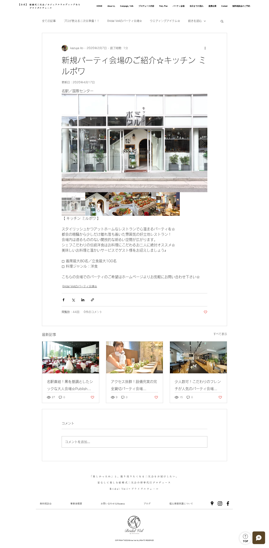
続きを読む (195, 20)
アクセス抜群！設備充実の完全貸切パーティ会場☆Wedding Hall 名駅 (134, 386)
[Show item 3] (121, 204)
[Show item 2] (97, 204)
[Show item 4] (144, 204)
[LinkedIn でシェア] (83, 300)
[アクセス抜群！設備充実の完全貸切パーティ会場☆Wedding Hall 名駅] (134, 357)
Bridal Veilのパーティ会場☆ (124, 20)
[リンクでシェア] (92, 300)
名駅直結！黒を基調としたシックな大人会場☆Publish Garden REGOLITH (70, 386)
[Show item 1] (73, 204)
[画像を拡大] (134, 143)
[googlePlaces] (212, 503)
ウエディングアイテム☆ (165, 20)
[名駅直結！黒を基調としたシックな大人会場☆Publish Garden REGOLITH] (70, 357)
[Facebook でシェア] (63, 300)
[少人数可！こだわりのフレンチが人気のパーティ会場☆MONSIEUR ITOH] (198, 357)
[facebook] (228, 503)
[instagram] (220, 503)
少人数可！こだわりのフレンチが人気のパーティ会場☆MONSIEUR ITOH (198, 386)
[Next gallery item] (202, 143)
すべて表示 (220, 334)
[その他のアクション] (205, 48)
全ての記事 (49, 20)
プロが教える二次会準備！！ (81, 20)
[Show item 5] (168, 204)
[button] (222, 21)
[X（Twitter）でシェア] (73, 300)
